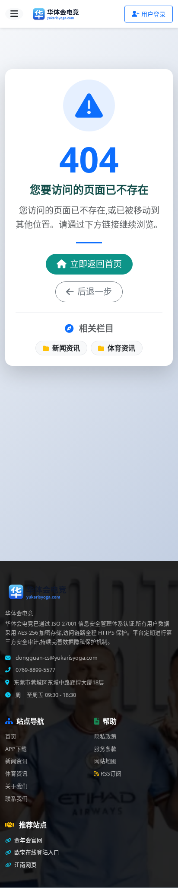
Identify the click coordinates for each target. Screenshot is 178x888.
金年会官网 (27, 840)
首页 (10, 736)
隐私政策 (105, 736)
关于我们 (16, 786)
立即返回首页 (96, 264)
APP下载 (16, 749)
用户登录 (153, 14)
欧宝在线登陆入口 (36, 852)
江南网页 (25, 865)
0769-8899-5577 (34, 670)
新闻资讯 (65, 348)
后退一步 (94, 291)
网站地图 (105, 761)
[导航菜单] (14, 14)
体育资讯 (120, 348)
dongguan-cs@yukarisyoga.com (56, 657)
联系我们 (16, 798)
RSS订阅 (111, 773)
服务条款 (105, 749)
